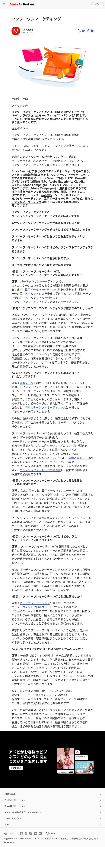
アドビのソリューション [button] (14, 800)
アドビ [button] (7, 824)
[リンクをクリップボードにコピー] (92, 31)
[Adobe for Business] (22, 4)
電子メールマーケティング (41, 289)
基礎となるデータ (79, 458)
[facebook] (21, 833)
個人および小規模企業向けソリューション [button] (22, 812)
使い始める (16, 767)
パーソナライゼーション (35, 603)
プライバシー (38, 838)
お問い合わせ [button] (10, 793)
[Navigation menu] (4, 4)
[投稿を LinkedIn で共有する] (83, 31)
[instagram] (26, 833)
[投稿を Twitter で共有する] (79, 31)
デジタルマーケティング (26, 202)
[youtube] (40, 833)
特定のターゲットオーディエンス (45, 407)
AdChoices (10, 842)
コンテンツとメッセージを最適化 (40, 470)
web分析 (46, 195)
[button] (10, 833)
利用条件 (48, 838)
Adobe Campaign (34, 185)
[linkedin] (35, 833)
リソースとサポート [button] (12, 818)
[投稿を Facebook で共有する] (87, 31)
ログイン (97, 4)
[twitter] (30, 833)
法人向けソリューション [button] (14, 806)
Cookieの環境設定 (60, 838)
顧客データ (26, 383)
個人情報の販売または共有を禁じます (83, 838)
